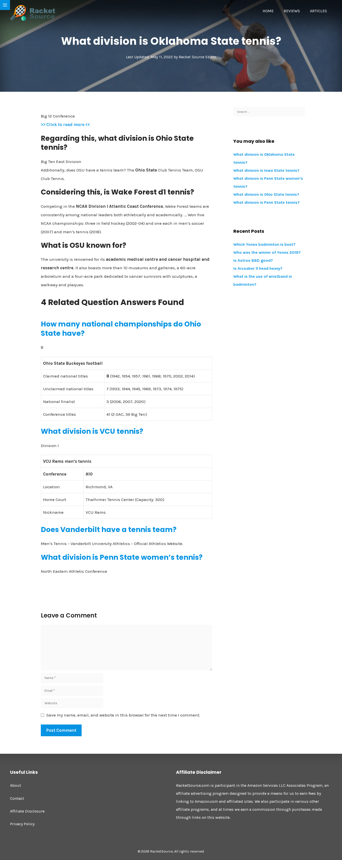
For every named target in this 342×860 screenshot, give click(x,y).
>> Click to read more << (65, 124)
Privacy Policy (22, 824)
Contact (17, 798)
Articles (318, 10)
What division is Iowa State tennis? (266, 170)
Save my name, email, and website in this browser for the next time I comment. (123, 715)
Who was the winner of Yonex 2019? (267, 252)
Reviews (292, 10)
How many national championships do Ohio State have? (121, 328)
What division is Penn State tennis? (266, 202)
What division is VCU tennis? (92, 431)
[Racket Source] (32, 12)
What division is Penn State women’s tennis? (122, 557)
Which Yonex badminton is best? (264, 244)
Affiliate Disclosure (27, 811)
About (15, 785)
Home (268, 10)
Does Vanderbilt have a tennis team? (109, 529)
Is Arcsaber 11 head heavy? (257, 268)
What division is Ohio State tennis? (266, 194)
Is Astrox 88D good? (253, 260)
